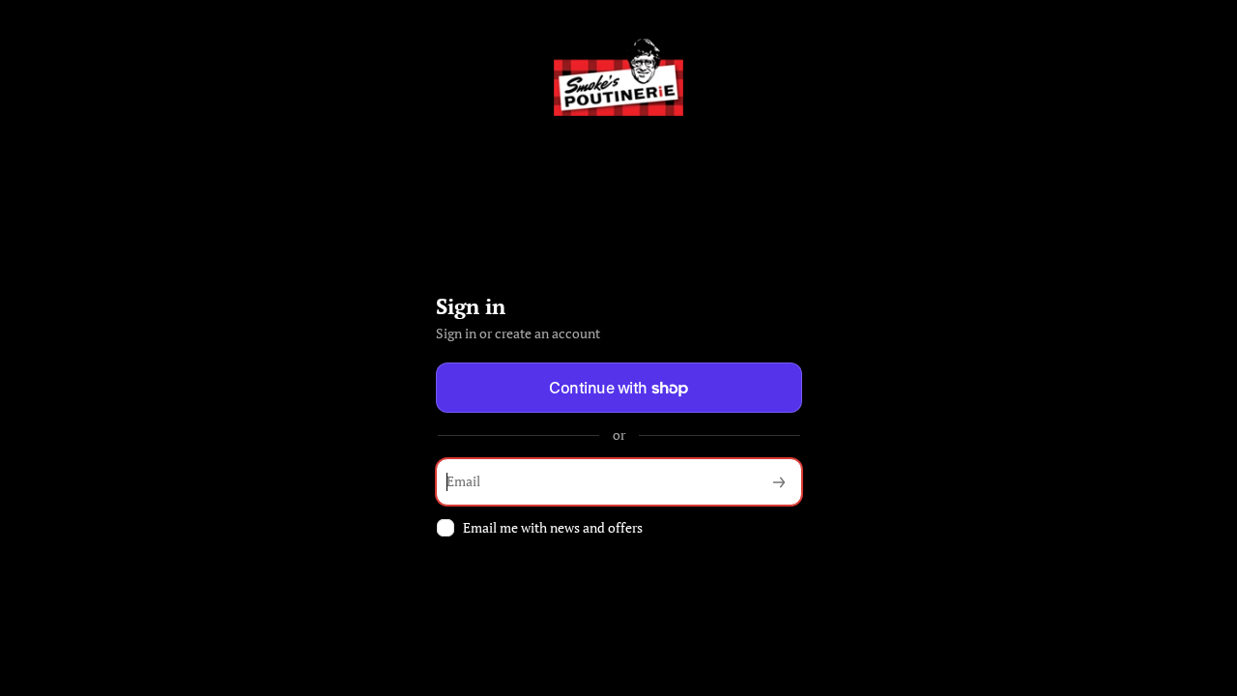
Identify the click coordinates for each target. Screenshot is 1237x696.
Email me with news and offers (553, 527)
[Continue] (778, 482)
